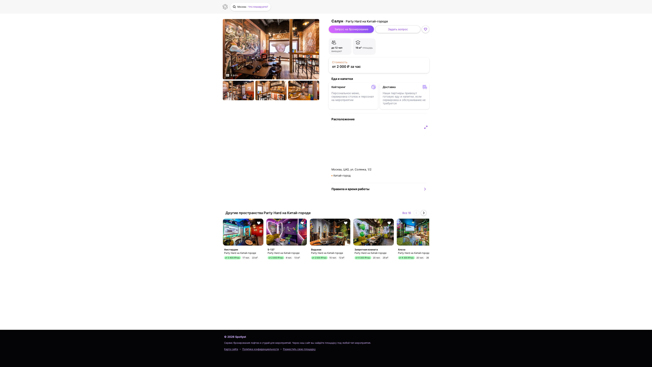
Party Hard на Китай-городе (367, 21)
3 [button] (243, 242)
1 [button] (239, 242)
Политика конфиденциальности (260, 349)
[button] (250, 7)
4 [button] (245, 241)
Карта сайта (231, 349)
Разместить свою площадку (299, 349)
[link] (271, 49)
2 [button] (241, 242)
